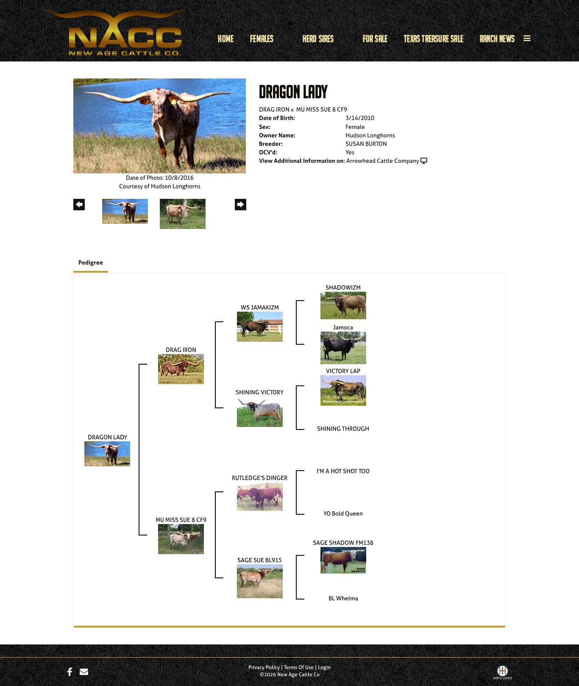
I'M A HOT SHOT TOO (343, 471)
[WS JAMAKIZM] (260, 326)
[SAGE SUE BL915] (260, 581)
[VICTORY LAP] (343, 390)
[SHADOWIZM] (343, 305)
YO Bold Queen (343, 513)
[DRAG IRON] (181, 368)
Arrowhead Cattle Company (382, 160)
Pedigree (90, 262)
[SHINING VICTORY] (260, 411)
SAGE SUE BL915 (259, 560)
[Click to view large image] (159, 125)
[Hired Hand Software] (502, 674)
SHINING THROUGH (343, 428)
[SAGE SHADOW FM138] (343, 559)
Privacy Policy (264, 667)
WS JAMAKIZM (260, 307)
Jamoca (343, 327)
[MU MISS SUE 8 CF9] (181, 538)
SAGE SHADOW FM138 (343, 542)
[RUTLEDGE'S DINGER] (260, 496)
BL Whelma (343, 598)
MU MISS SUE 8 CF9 (321, 109)
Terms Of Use (299, 667)
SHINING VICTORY (260, 392)
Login (324, 667)
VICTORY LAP (343, 371)
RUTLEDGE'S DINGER (259, 478)
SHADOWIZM (343, 287)
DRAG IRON (274, 109)
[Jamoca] (343, 347)
